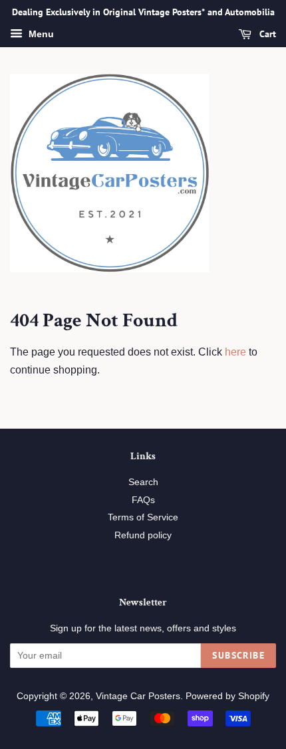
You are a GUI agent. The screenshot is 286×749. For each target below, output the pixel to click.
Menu (40, 34)
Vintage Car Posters (138, 696)
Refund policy (143, 535)
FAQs (143, 500)
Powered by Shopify (227, 696)
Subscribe (238, 655)
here (235, 352)
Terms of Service (143, 517)
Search (143, 482)
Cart (266, 34)
